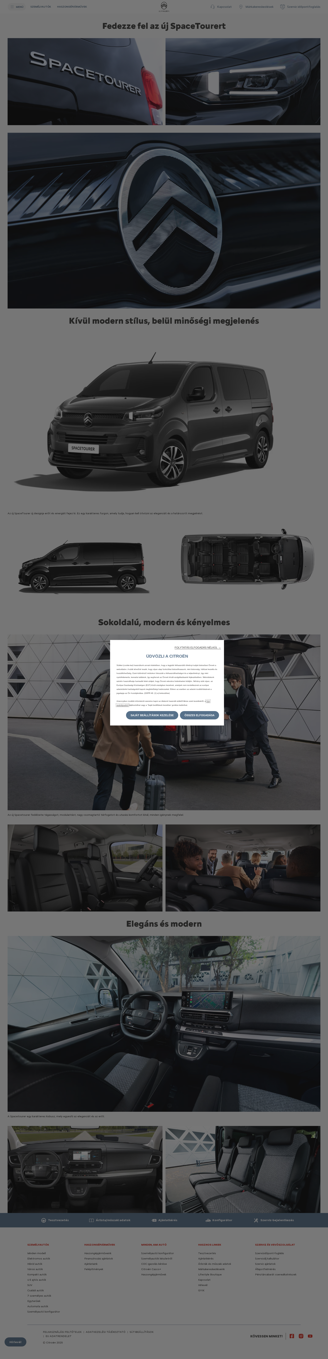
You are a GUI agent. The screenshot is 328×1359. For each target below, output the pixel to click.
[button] (198, 647)
